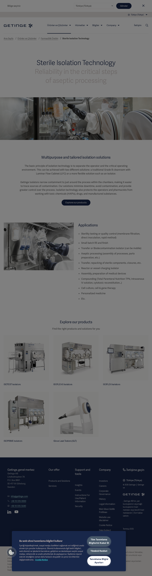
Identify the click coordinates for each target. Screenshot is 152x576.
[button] (11, 552)
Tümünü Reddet (99, 551)
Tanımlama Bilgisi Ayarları (99, 561)
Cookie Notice (41, 560)
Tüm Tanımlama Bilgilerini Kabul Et (99, 541)
